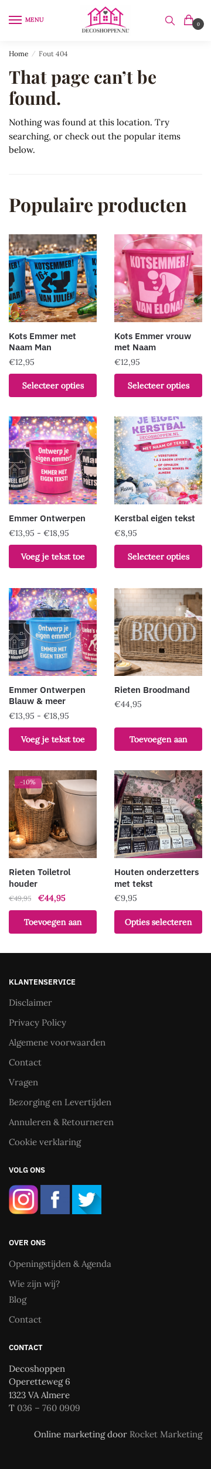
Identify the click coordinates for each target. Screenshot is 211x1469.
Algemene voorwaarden (57, 1042)
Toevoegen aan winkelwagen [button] (159, 742)
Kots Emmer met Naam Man (42, 341)
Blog (17, 1299)
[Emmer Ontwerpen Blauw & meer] (53, 632)
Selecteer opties (53, 385)
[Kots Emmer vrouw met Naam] (158, 278)
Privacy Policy (37, 1022)
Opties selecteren (158, 922)
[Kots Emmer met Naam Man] (53, 278)
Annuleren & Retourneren (61, 1122)
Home (19, 53)
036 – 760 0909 (48, 1407)
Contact (25, 1062)
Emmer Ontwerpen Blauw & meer (47, 695)
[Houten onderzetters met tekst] (158, 814)
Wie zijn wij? (34, 1283)
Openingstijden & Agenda (60, 1263)
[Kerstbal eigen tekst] (158, 460)
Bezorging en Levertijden (60, 1102)
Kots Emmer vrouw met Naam (152, 341)
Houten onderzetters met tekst (156, 877)
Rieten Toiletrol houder (39, 877)
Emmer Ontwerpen (47, 518)
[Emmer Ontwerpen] (53, 460)
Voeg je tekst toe (53, 556)
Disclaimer (30, 1002)
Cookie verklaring (45, 1141)
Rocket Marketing (166, 1434)
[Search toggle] (170, 20)
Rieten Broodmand (152, 689)
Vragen (23, 1082)
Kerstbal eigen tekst (154, 518)
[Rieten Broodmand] (158, 632)
